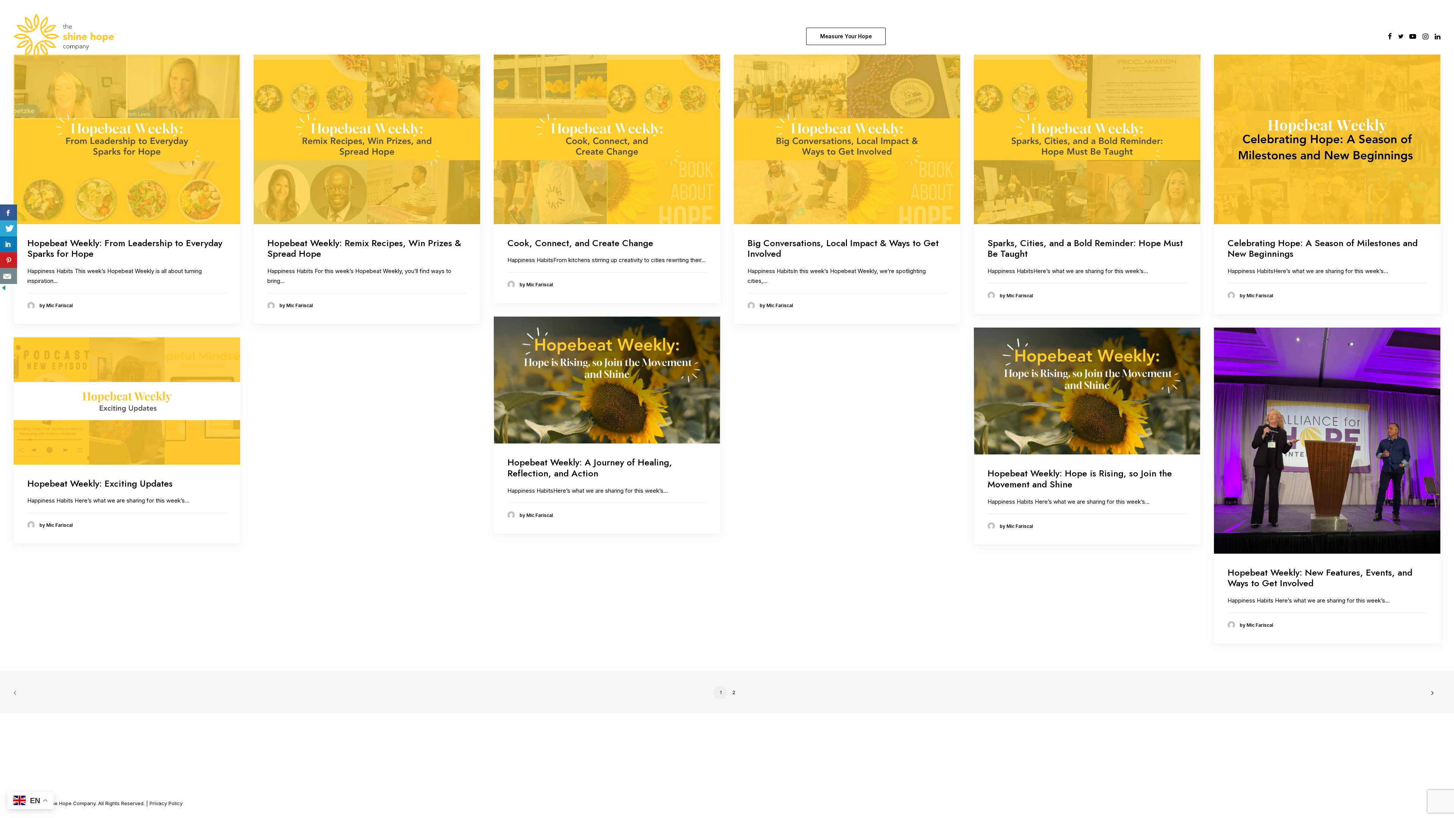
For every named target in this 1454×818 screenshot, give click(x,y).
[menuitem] (847, 36)
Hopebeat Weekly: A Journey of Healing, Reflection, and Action (589, 468)
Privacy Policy (166, 803)
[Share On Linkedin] (8, 244)
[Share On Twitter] (8, 228)
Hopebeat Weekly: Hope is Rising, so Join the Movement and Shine (1080, 479)
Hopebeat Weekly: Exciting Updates (100, 483)
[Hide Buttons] (4, 289)
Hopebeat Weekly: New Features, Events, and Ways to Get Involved (1320, 578)
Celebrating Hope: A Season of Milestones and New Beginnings (1323, 248)
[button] (1390, 36)
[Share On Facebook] (8, 212)
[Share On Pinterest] (8, 260)
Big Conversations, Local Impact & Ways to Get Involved (843, 248)
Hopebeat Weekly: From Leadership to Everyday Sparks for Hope (124, 248)
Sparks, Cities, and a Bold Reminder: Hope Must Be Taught (1085, 248)
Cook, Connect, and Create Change (580, 243)
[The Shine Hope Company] (65, 36)
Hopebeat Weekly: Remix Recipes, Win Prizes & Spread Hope (364, 248)
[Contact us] (8, 276)
